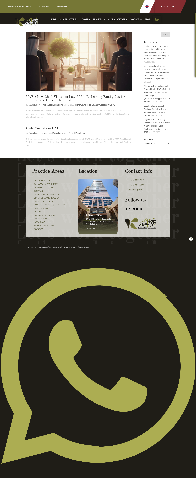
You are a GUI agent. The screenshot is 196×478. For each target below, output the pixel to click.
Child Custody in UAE (42, 128)
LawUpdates (101, 105)
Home (53, 20)
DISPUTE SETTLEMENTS (44, 201)
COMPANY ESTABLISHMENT (46, 198)
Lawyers (85, 20)
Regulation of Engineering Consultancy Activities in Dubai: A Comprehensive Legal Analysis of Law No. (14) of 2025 (157, 125)
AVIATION (38, 229)
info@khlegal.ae (62, 6)
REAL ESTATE (40, 212)
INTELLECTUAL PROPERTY (46, 215)
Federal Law (90, 105)
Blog (147, 20)
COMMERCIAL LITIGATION (45, 184)
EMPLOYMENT (40, 219)
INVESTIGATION (41, 208)
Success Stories (68, 20)
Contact (134, 20)
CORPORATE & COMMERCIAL (47, 194)
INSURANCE (39, 222)
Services (98, 20)
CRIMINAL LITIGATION (44, 187)
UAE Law (111, 105)
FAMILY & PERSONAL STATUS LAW (49, 205)
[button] (147, 6)
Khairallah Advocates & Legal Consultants (45, 105)
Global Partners (117, 20)
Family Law (80, 105)
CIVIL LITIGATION (42, 181)
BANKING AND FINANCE (44, 225)
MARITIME (38, 191)
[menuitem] (157, 19)
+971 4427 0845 (44, 6)
